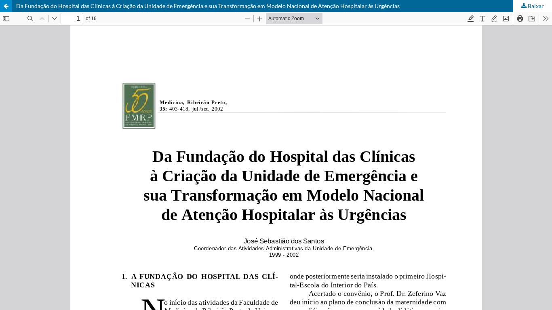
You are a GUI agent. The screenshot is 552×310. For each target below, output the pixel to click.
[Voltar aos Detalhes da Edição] (6, 6)
